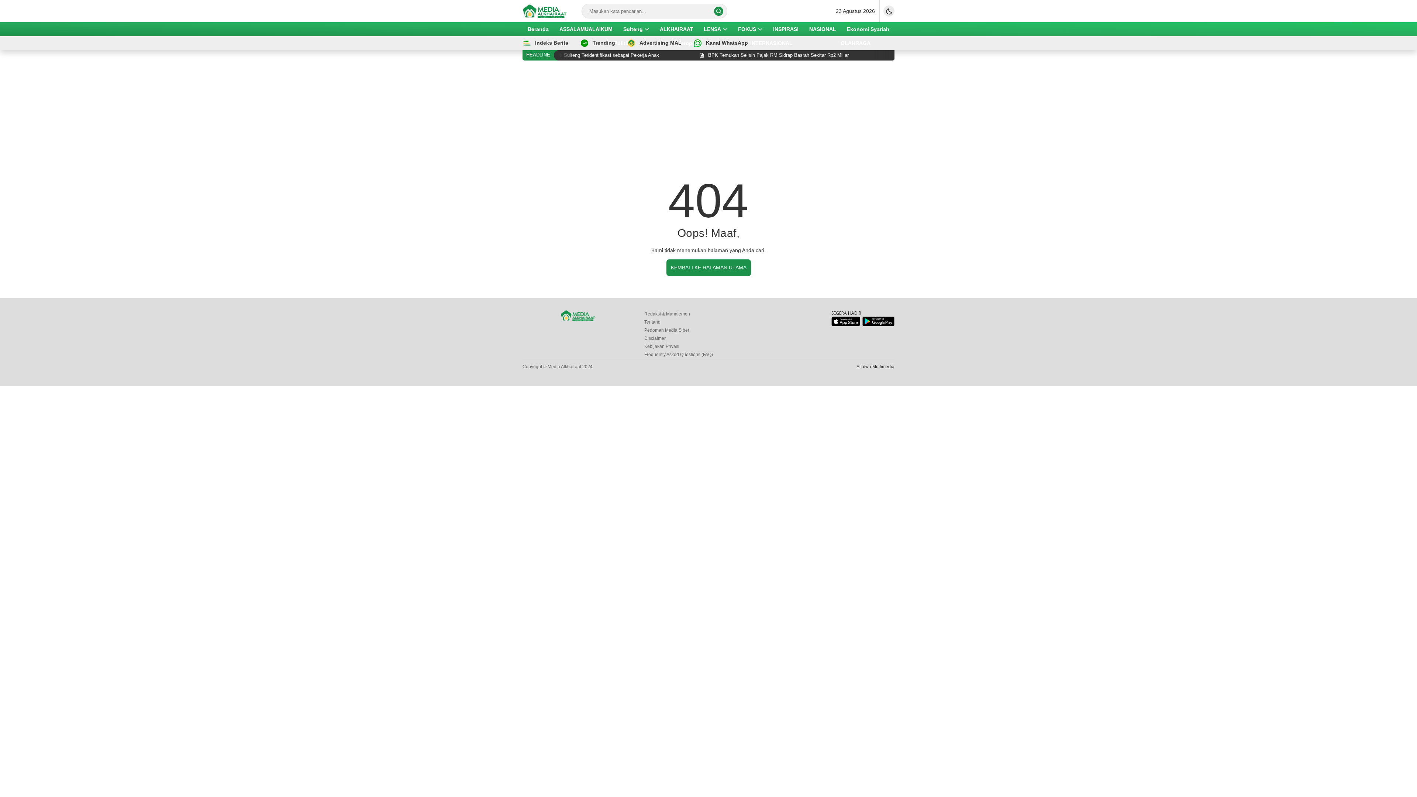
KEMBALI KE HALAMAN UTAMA (709, 267)
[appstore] (845, 324)
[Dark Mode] (888, 11)
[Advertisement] (708, 121)
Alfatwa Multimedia (875, 366)
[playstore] (878, 324)
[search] (718, 11)
